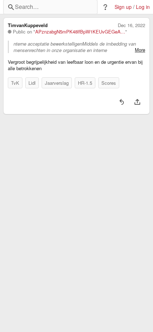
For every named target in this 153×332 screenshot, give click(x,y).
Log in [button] (143, 7)
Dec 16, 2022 (131, 25)
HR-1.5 (85, 83)
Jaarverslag (57, 83)
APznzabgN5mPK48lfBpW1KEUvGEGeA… (80, 31)
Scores (108, 83)
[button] (105, 7)
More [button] (140, 50)
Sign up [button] (123, 7)
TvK (15, 83)
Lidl (32, 83)
